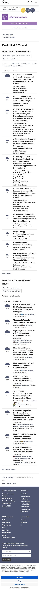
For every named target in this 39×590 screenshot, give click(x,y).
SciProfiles (5, 530)
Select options (7, 551)
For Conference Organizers (25, 510)
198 (7, 160)
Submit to (19, 23)
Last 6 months (12, 66)
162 (7, 235)
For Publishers (25, 504)
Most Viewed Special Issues (11, 291)
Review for (19, 28)
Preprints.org (6, 525)
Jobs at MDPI (6, 506)
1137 (7, 78)
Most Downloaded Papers (11, 59)
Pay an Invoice (7, 498)
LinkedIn (23, 520)
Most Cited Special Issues (11, 288)
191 (7, 192)
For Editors (24, 499)
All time (20, 66)
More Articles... (7, 274)
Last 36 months (15, 64)
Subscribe (6, 560)
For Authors (24, 494)
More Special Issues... (9, 469)
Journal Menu (8, 34)
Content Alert (11, 483)
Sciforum (5, 520)
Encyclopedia (6, 532)
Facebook (24, 522)
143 (7, 257)
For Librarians (25, 501)
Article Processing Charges (8, 495)
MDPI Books (6, 522)
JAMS (4, 535)
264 (7, 113)
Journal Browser (9, 37)
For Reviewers (25, 496)
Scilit (3, 527)
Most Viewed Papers (23, 56)
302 (7, 100)
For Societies (25, 506)
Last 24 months (26, 64)
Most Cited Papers (9, 56)
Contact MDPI (6, 503)
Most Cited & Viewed (9, 9)
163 (7, 218)
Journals (5, 7)
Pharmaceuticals (16, 7)
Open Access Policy (8, 501)
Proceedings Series (8, 538)
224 (7, 143)
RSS (3, 483)
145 (7, 246)
